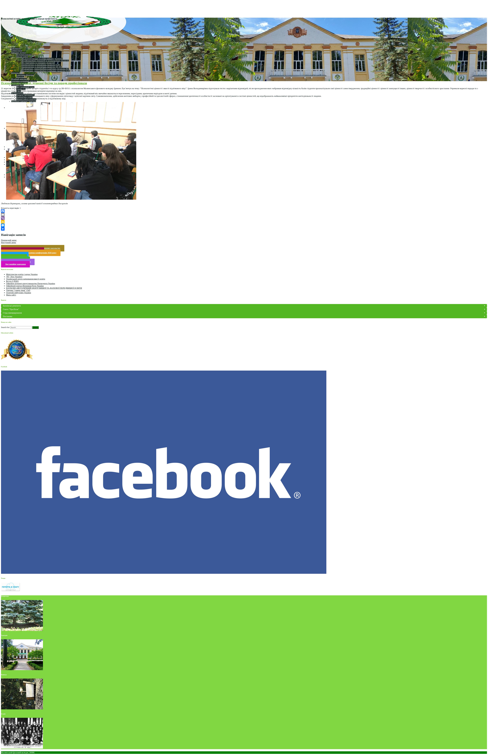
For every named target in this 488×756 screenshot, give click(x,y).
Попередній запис (9, 240)
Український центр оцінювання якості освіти (25, 279)
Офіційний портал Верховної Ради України (25, 286)
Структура (10, 46)
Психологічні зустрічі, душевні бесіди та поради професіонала (44, 83)
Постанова (7, 316)
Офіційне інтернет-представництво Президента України (30, 283)
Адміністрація (16, 51)
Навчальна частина (18, 53)
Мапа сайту (11, 295)
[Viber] (244, 218)
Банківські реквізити (12, 306)
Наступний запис (8, 242)
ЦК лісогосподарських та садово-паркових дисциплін (42, 59)
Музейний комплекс (19, 79)
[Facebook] (244, 211)
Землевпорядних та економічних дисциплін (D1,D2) (41, 67)
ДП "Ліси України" (14, 277)
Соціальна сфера (17, 85)
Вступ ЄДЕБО (12, 281)
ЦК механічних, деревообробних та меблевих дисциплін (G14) (45, 71)
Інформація (15, 49)
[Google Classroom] (244, 222)
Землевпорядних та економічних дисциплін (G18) (40, 65)
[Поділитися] (244, 229)
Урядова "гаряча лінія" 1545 (18, 290)
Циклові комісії (22, 57)
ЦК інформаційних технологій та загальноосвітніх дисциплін (45, 61)
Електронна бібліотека (25, 75)
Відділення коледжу (24, 55)
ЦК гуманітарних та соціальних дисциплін (37, 63)
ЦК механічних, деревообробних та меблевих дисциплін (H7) (45, 69)
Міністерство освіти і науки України (22, 274)
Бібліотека (15, 73)
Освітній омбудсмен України (18, 293)
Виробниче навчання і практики (23, 101)
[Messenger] (244, 225)
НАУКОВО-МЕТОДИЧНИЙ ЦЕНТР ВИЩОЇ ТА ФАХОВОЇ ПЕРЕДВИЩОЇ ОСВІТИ (44, 288)
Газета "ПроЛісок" (11, 309)
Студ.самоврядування (12, 313)
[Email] (244, 214)
